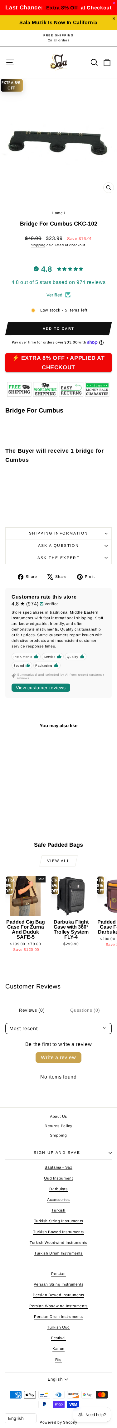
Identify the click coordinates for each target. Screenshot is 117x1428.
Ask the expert (58, 558)
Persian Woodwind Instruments (58, 1306)
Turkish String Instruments (58, 1221)
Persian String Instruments (59, 1284)
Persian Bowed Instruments (58, 1295)
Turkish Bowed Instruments (58, 1232)
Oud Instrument (58, 1178)
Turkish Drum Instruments (58, 1253)
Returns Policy (58, 1126)
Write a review (58, 1057)
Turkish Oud (58, 1327)
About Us (58, 1116)
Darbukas (58, 1189)
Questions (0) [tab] (85, 1010)
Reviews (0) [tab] (32, 1010)
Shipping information (58, 533)
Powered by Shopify (58, 1422)
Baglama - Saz (58, 1167)
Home (57, 213)
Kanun (58, 1348)
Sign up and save (57, 1152)
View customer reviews (41, 687)
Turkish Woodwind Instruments (58, 1242)
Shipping (38, 245)
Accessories (58, 1199)
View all (58, 861)
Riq (58, 1359)
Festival (58, 1338)
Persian (58, 1273)
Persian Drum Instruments (58, 1316)
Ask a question (58, 545)
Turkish (58, 1210)
